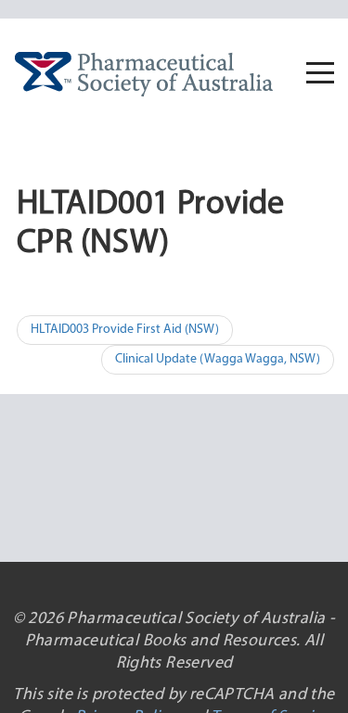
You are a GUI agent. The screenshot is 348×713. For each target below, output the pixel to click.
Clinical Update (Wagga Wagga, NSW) (217, 359)
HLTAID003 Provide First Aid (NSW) (125, 330)
